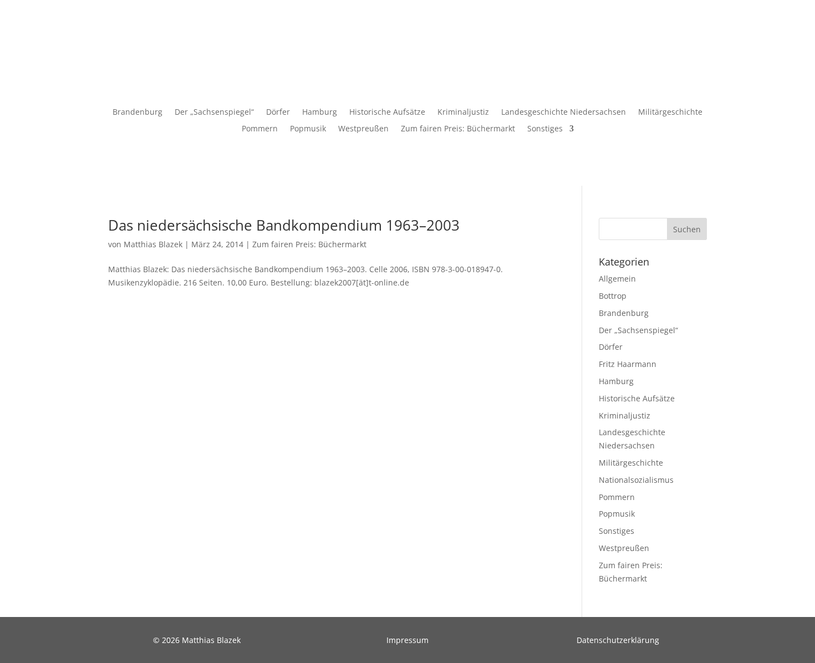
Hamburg (319, 112)
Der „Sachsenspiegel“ (214, 112)
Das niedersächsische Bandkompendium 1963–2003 (284, 225)
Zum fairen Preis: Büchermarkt (458, 129)
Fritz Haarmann (627, 364)
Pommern (260, 129)
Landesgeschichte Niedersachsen (563, 112)
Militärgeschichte (670, 112)
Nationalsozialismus (636, 480)
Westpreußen (363, 129)
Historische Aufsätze (387, 112)
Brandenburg (137, 112)
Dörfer (278, 112)
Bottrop (612, 295)
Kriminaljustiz (463, 112)
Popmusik (308, 129)
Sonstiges (545, 129)
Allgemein (617, 278)
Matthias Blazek (153, 244)
